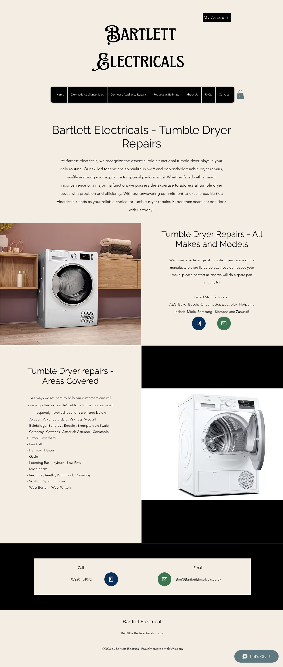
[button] (128, 95)
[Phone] (199, 323)
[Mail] (224, 323)
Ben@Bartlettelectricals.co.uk (142, 633)
